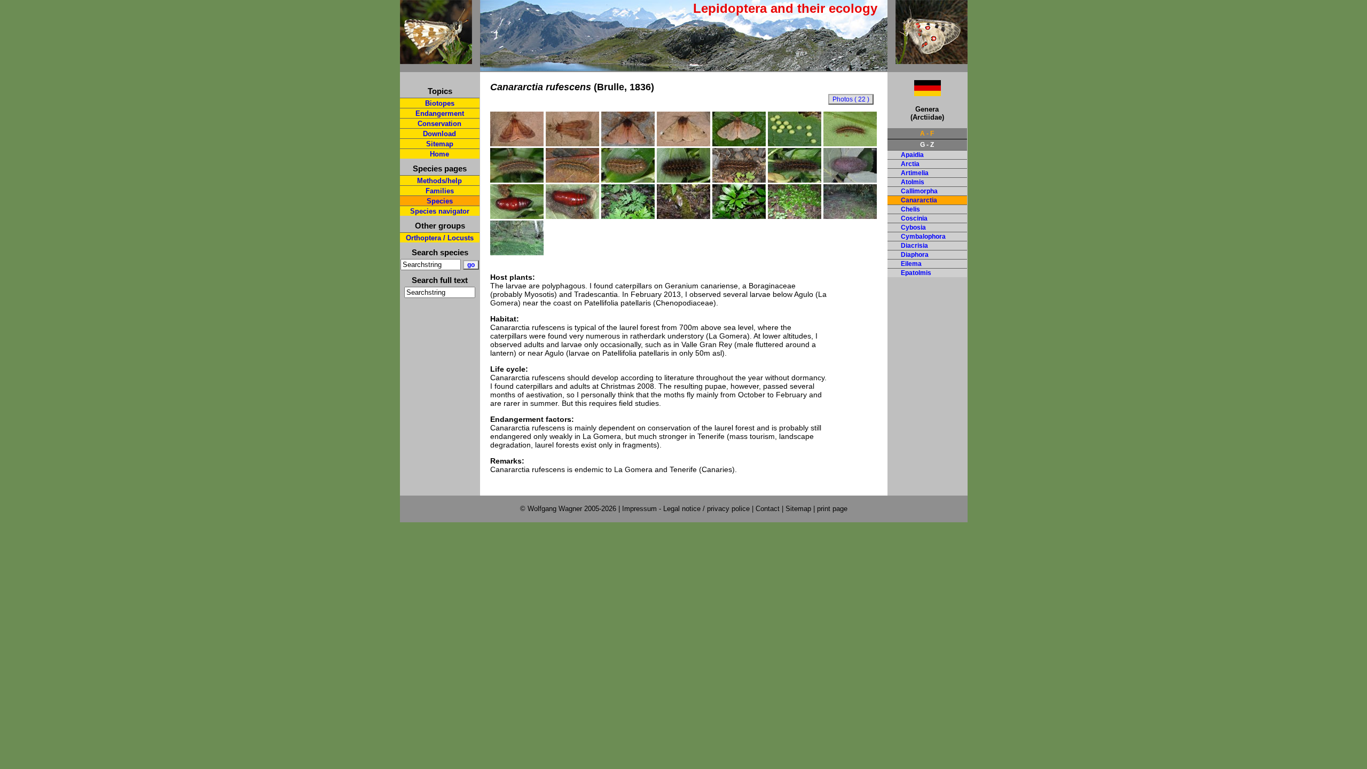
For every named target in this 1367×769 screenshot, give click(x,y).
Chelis (910, 209)
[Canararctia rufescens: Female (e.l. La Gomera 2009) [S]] (517, 143)
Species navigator (439, 211)
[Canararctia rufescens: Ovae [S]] (794, 143)
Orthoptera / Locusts (440, 238)
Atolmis (912, 182)
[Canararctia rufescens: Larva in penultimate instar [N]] (628, 180)
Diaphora (915, 254)
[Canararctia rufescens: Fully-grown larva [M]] (794, 180)
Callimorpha (919, 191)
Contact (768, 509)
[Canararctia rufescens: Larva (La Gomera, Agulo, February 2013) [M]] (739, 180)
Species (440, 201)
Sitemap (439, 144)
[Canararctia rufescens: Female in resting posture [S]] (572, 143)
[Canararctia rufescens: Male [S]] (683, 143)
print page (832, 509)
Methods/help (439, 181)
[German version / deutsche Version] (914, 93)
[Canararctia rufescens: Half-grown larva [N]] (517, 180)
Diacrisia (914, 245)
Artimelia (915, 173)
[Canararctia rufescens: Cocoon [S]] (850, 180)
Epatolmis (916, 273)
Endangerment (439, 113)
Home (439, 154)
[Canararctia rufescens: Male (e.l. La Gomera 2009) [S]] (628, 143)
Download (439, 134)
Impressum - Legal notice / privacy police (687, 509)
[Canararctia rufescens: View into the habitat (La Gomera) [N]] (850, 216)
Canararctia (919, 200)
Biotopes (439, 103)
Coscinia (914, 218)
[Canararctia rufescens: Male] (739, 143)
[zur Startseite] (436, 59)
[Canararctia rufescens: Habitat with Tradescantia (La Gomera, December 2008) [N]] (517, 252)
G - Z (927, 144)
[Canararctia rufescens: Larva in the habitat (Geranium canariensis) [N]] (628, 216)
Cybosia (913, 227)
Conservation (439, 124)
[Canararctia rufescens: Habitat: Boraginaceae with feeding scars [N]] (739, 216)
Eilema (911, 264)
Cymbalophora (923, 236)
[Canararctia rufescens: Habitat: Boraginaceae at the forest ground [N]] (794, 216)
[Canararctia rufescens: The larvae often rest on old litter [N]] (683, 216)
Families (440, 191)
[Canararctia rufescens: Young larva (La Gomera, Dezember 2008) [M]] (850, 143)
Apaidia (912, 155)
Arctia (910, 164)
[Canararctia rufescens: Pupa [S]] (517, 216)
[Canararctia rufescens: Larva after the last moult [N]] (683, 180)
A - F (927, 133)
